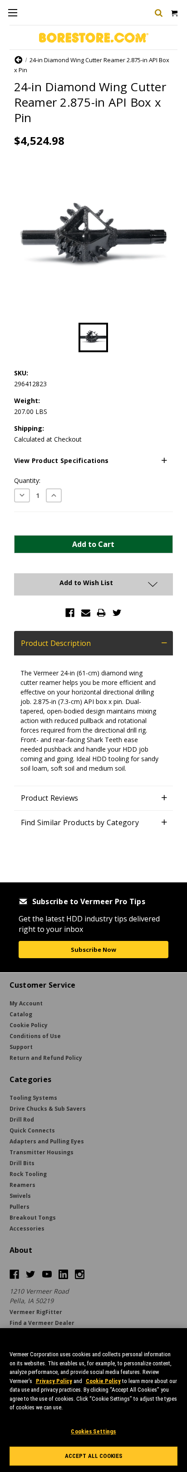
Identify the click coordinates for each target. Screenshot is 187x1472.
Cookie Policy (103, 1381)
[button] (93, 460)
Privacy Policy (54, 1381)
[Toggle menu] (12, 12)
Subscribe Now (93, 949)
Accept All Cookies (93, 1455)
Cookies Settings (93, 1431)
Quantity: (27, 480)
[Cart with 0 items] (173, 12)
